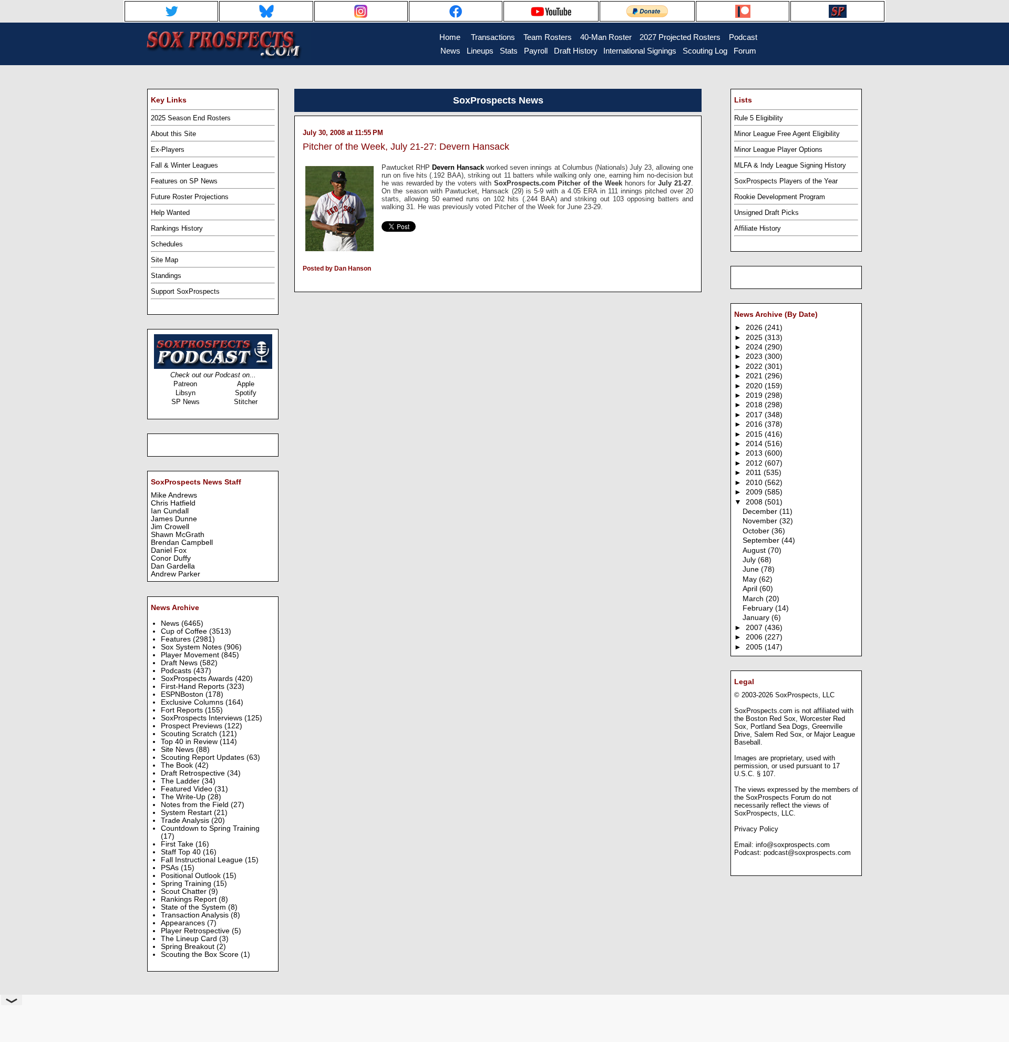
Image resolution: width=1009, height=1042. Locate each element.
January (757, 618)
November (761, 521)
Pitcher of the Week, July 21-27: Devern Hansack (406, 146)
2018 (755, 405)
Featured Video (187, 789)
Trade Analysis (186, 820)
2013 (755, 453)
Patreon (185, 384)
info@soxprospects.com (793, 845)
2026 (755, 328)
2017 (755, 415)
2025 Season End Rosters (191, 118)
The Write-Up (184, 797)
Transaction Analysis (196, 915)
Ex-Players (167, 149)
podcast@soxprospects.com (807, 853)
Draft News (180, 663)
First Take (178, 844)
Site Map (164, 260)
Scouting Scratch (190, 734)
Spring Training (187, 884)
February (759, 608)
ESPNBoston (183, 694)
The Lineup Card (190, 939)
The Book (178, 765)
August (755, 550)
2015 (755, 434)
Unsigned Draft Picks (766, 212)
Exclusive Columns (193, 702)
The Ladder (181, 781)
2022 (755, 366)
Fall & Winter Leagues (184, 165)
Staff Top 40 (182, 852)
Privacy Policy (756, 829)
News (171, 623)
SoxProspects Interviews (202, 718)
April (751, 589)
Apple (245, 384)
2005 (755, 647)
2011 (755, 473)
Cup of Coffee (185, 631)
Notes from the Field (196, 805)
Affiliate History (757, 228)
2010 (755, 483)
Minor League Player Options (778, 149)
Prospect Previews (192, 726)
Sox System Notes (192, 647)
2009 (755, 492)
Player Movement (191, 655)
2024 (755, 347)
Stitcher (246, 402)
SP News (185, 402)
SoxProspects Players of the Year (786, 181)
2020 (755, 386)
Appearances (184, 923)
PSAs (171, 868)
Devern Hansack (458, 167)
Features (177, 639)
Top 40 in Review (190, 742)
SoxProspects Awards (198, 679)
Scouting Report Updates (203, 757)
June (752, 569)
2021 (755, 376)
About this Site (173, 134)
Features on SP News (184, 181)
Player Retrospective (196, 931)
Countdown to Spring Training (210, 828)
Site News (178, 750)
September (762, 540)
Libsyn (185, 393)
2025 (755, 338)
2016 (755, 424)
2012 (755, 463)
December (761, 511)
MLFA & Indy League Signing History (790, 165)
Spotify (245, 393)
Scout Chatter (185, 891)
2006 (755, 637)
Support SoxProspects (185, 291)
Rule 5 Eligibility (758, 118)
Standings (166, 276)
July (750, 560)
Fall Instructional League (203, 860)
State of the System (194, 907)
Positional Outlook (192, 876)
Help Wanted (170, 212)
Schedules (167, 244)
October (757, 531)
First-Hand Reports (193, 686)
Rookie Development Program (779, 197)
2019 (755, 395)
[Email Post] (303, 282)
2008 (755, 502)
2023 (755, 356)
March (754, 599)
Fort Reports (183, 710)
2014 (755, 444)
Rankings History (177, 228)
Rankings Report (190, 899)
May (751, 579)
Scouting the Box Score (201, 954)
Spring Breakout (189, 947)
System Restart (187, 813)
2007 (755, 628)
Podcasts (177, 671)
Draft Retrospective (194, 773)
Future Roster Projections (190, 197)
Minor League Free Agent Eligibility (787, 134)
